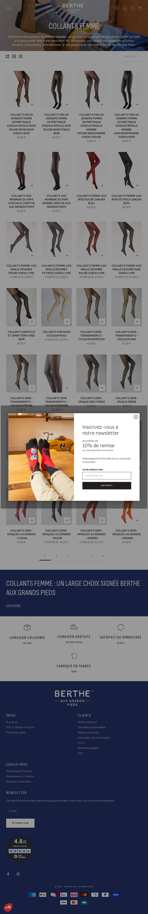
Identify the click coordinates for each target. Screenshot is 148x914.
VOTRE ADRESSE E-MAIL (92, 469)
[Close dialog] (136, 417)
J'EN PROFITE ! (107, 485)
